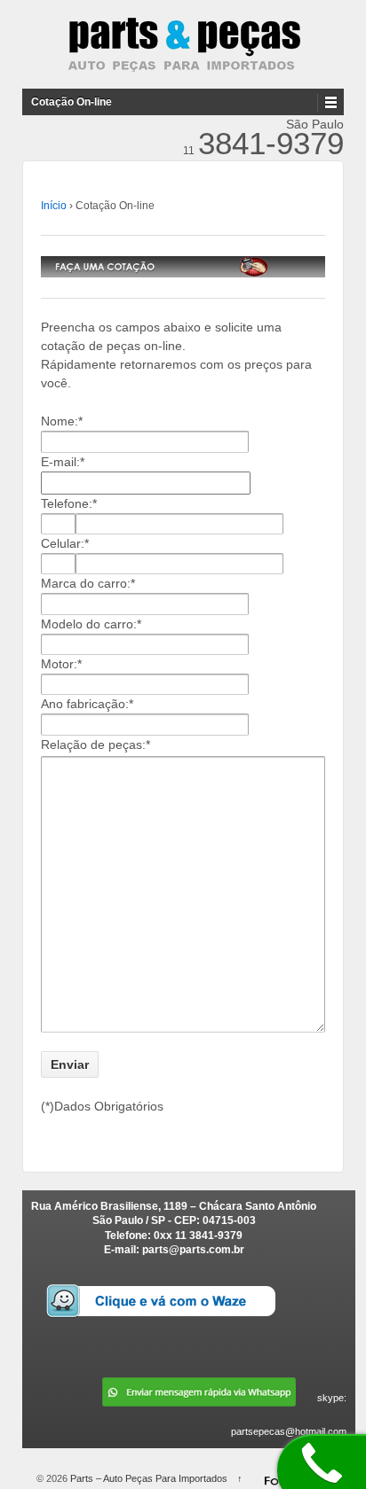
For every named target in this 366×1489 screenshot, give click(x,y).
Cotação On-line (71, 102)
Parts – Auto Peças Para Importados (149, 1478)
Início (54, 205)
